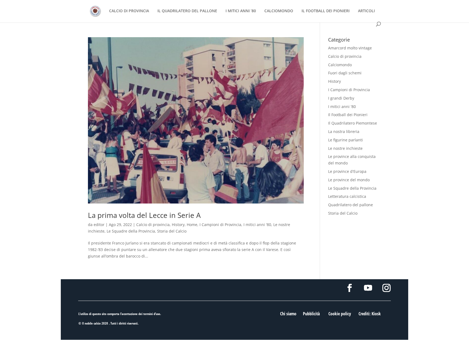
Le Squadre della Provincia (131, 231)
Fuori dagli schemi (345, 72)
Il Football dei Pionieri (347, 114)
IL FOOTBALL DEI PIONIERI (326, 11)
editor (99, 224)
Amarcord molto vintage (350, 47)
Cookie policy (339, 314)
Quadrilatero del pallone (350, 204)
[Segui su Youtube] (368, 288)
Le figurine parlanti (345, 139)
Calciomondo (340, 64)
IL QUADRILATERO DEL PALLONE (187, 11)
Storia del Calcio (171, 231)
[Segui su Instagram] (386, 288)
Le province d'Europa (347, 171)
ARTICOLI (366, 11)
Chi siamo (288, 314)
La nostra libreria (343, 131)
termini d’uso (151, 314)
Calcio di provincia (153, 224)
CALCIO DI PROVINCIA (129, 11)
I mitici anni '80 (257, 224)
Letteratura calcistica (347, 196)
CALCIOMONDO (278, 11)
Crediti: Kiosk (370, 314)
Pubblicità (311, 314)
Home (192, 224)
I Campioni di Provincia (220, 224)
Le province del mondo (349, 179)
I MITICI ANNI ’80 (241, 11)
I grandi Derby (341, 98)
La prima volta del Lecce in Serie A (144, 215)
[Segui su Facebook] (349, 288)
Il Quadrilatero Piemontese (352, 123)
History (178, 224)
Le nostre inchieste (345, 148)
